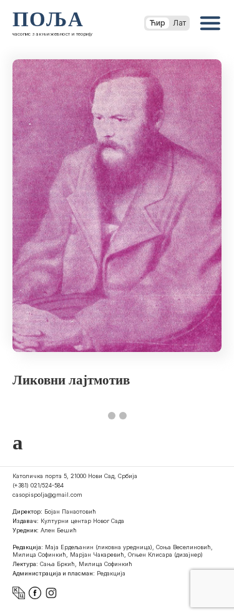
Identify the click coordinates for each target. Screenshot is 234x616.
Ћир (157, 22)
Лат (179, 22)
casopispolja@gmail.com (47, 494)
